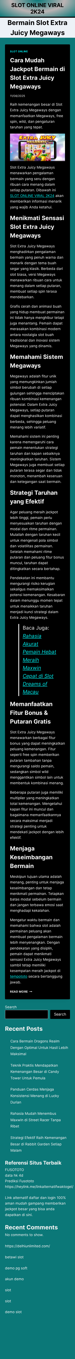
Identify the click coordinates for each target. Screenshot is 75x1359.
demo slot (13, 1312)
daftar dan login (42, 1198)
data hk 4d (14, 1175)
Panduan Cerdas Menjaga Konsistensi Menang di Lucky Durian (34, 1095)
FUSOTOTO (14, 1170)
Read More (21, 991)
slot (8, 1290)
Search (11, 1007)
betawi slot (14, 1257)
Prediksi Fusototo (19, 1181)
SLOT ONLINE (19, 51)
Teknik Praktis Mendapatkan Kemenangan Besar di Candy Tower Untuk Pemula (34, 1071)
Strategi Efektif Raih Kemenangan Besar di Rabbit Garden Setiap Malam (38, 1144)
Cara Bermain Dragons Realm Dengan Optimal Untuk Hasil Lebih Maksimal (39, 1047)
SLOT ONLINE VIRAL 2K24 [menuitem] (32, 196)
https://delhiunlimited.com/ (27, 1246)
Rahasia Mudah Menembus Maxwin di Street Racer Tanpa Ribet (35, 1119)
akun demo (14, 1279)
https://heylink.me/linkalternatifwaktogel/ (39, 1187)
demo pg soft (16, 1268)
